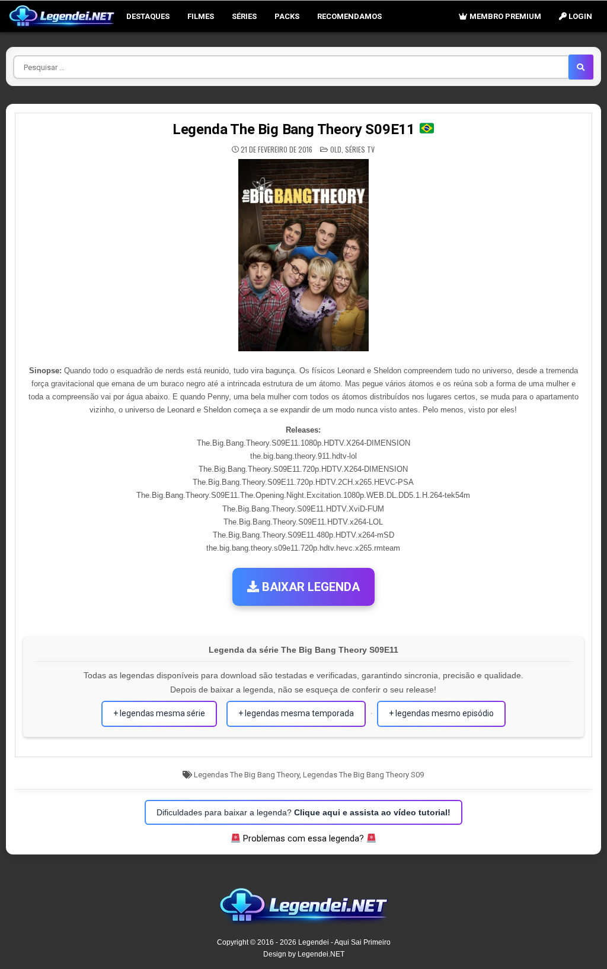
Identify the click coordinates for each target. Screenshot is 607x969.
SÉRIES (244, 16)
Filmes (200, 16)
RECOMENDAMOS (349, 16)
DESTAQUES (148, 16)
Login (579, 16)
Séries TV (360, 149)
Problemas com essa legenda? (303, 838)
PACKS (286, 16)
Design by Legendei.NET (303, 954)
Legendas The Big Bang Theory (246, 774)
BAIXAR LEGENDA (309, 587)
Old (335, 149)
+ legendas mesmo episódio (441, 713)
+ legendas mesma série (159, 713)
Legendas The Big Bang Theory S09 (363, 774)
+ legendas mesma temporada (296, 713)
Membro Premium (504, 16)
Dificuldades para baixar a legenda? (303, 812)
